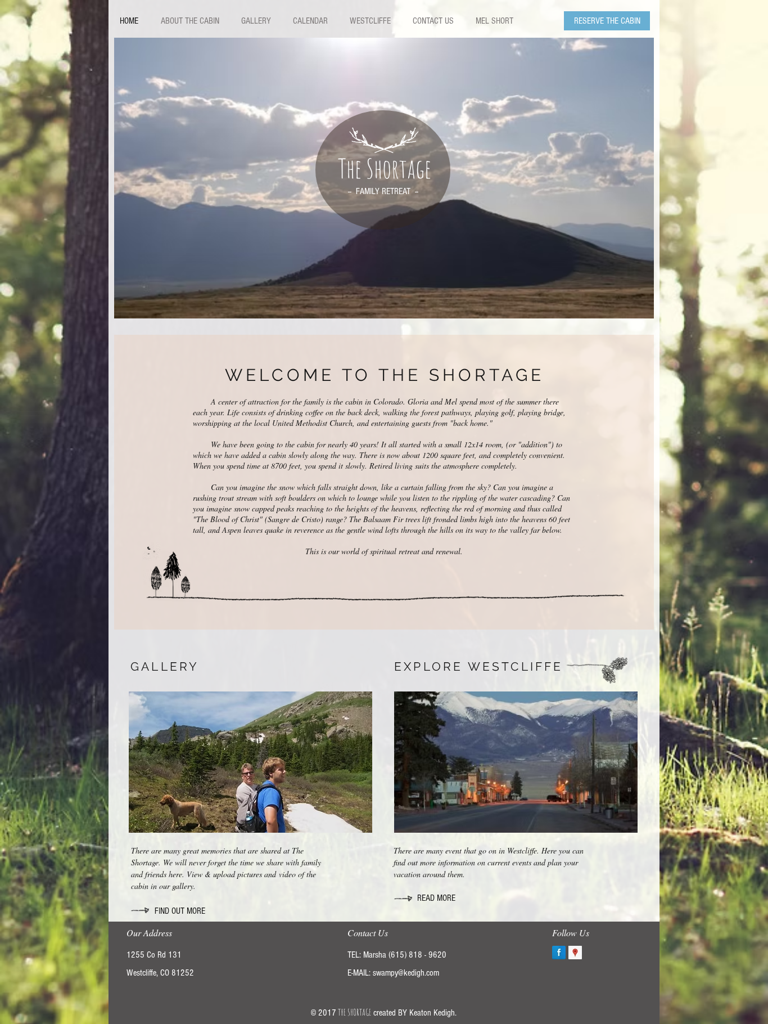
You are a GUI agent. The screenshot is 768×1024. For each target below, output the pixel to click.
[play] (637, 301)
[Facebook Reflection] (559, 952)
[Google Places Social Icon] (575, 952)
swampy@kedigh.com (406, 973)
